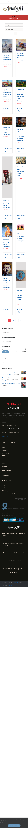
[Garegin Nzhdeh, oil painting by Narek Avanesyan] (7, 269)
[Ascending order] (21, 25)
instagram (18, 568)
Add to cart (5, 73)
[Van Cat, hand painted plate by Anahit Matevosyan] (21, 275)
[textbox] (14, 332)
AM (3, 436)
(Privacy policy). (26, 820)
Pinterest (14, 572)
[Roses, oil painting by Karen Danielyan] (7, 177)
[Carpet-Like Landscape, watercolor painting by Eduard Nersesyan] (21, 83)
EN (5, 436)
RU (8, 436)
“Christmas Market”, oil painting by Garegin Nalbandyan (7, 94)
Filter (5, 351)
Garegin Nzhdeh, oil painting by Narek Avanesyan (7, 283)
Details (10, 72)
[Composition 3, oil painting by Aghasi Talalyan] (21, 160)
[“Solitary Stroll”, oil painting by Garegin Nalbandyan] (7, 46)
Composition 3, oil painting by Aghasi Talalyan (21, 171)
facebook (7, 568)
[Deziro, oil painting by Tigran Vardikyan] (7, 121)
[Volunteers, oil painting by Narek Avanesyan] (21, 227)
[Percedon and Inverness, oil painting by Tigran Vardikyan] (21, 122)
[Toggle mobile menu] (25, 13)
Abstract (10, 585)
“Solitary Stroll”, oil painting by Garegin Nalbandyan (7, 59)
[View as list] (15, 33)
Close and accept (14, 825)
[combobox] (14, 332)
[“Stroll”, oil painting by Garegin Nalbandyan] (21, 45)
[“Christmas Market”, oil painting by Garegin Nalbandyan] (7, 83)
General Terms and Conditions (13, 583)
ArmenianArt (15, 582)
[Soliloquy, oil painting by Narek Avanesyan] (7, 230)
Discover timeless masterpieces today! (13, 534)
